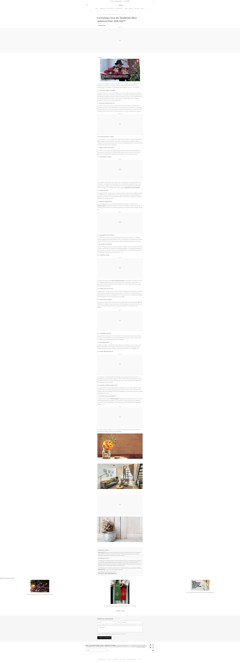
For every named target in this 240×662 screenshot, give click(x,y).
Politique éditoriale (115, 659)
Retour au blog (121, 611)
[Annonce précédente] (86, 1)
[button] (87, 5)
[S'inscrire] (106, 650)
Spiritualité (102, 14)
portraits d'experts (141, 646)
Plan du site (139, 659)
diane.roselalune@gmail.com (111, 573)
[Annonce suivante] (154, 1)
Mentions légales (123, 659)
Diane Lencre (109, 659)
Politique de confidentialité (131, 659)
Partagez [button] (100, 57)
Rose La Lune (103, 659)
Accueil (98, 14)
